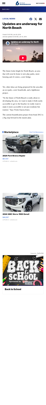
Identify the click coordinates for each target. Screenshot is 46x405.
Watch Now (40, 3)
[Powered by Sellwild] (40, 253)
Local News (9, 19)
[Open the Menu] (4, 3)
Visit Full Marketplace (36, 132)
